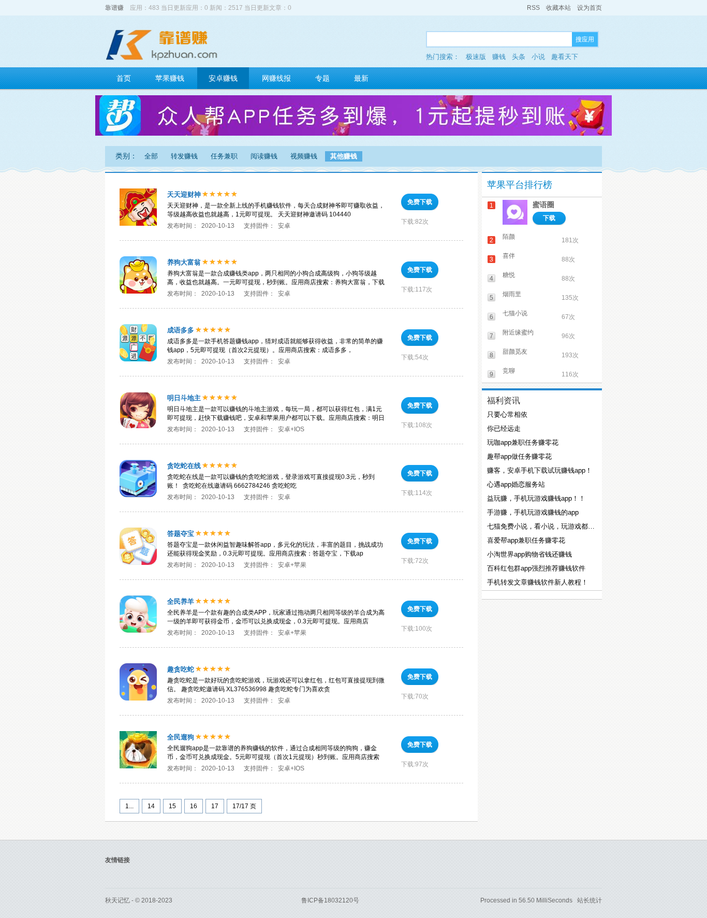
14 (151, 806)
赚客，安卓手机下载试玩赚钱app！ (539, 470)
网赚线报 (276, 78)
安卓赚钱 (223, 78)
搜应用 (585, 39)
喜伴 (509, 255)
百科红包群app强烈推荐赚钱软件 (536, 568)
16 (193, 806)
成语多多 (180, 330)
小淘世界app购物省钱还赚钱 (529, 554)
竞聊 (509, 370)
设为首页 (589, 7)
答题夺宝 (180, 533)
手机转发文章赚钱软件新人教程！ (537, 582)
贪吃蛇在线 (184, 466)
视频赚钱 (303, 156)
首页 (123, 78)
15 (172, 806)
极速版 (476, 57)
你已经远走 (504, 428)
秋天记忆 (117, 900)
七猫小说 (515, 313)
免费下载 (419, 202)
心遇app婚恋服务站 (516, 484)
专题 (322, 78)
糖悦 (509, 275)
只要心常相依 (507, 414)
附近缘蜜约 (518, 332)
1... (129, 806)
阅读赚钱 (264, 156)
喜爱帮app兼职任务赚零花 (526, 540)
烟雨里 (512, 294)
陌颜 (509, 236)
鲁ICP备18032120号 (330, 900)
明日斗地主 (184, 398)
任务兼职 (224, 156)
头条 (518, 57)
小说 (538, 57)
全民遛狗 (180, 737)
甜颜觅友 (515, 351)
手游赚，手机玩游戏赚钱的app (533, 512)
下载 (549, 218)
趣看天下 (564, 57)
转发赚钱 (184, 156)
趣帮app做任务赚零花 (519, 456)
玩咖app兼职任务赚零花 (522, 442)
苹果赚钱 (169, 78)
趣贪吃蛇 (180, 669)
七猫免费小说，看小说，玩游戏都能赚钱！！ (541, 526)
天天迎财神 (184, 194)
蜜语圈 (543, 204)
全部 (151, 156)
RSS (533, 7)
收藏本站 (558, 7)
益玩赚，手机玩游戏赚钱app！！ (536, 498)
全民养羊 (180, 601)
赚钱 (499, 57)
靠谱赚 (114, 7)
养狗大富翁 (184, 262)
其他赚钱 (343, 156)
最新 (361, 78)
